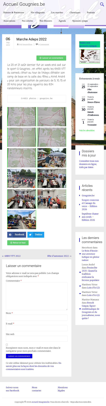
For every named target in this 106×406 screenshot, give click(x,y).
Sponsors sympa (80, 20)
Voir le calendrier (87, 130)
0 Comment (43, 44)
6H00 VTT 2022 (11, 256)
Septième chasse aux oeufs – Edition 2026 (90, 216)
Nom (9, 313)
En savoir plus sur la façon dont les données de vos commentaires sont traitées (33, 366)
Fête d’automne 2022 (59, 256)
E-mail (10, 323)
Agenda (62, 20)
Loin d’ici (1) (93, 295)
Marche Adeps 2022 (31, 39)
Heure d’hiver (94, 102)
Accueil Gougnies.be (24, 4)
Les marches (57, 12)
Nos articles (27, 20)
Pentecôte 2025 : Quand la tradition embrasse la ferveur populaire (90, 273)
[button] (16, 235)
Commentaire (14, 280)
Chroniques (75, 12)
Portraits (91, 12)
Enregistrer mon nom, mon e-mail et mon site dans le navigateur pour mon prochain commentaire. (33, 349)
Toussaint (92, 125)
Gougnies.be (88, 195)
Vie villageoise (38, 12)
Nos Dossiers (46, 20)
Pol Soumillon (25, 44)
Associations (9, 20)
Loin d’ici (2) (93, 287)
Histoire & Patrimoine (13, 12)
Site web (10, 334)
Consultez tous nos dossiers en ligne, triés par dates (89, 164)
